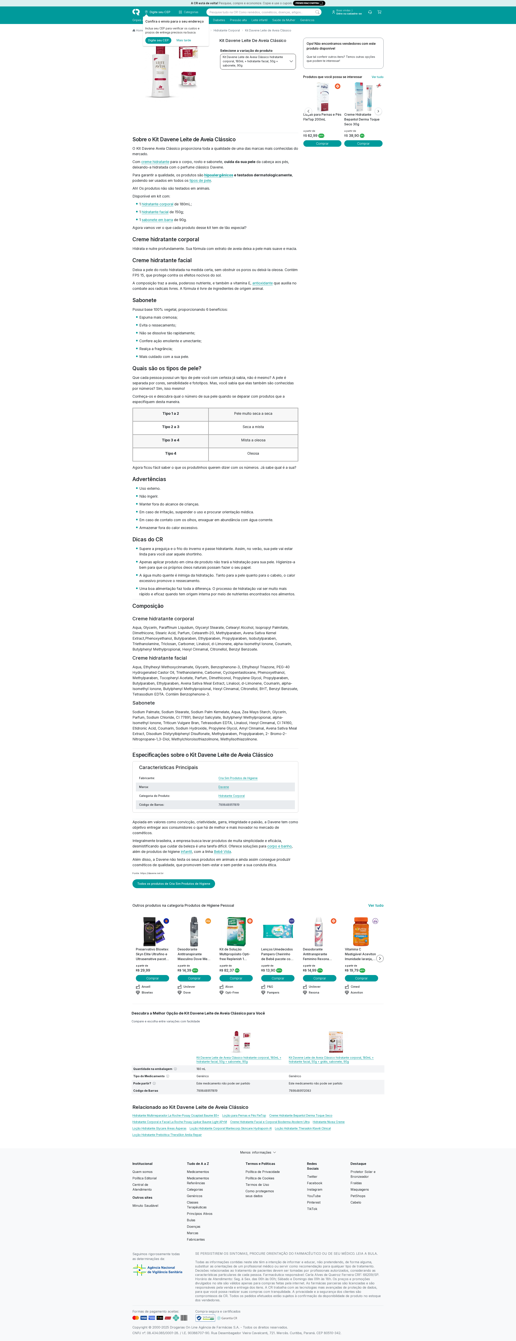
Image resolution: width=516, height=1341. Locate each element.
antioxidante (262, 283)
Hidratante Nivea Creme (329, 1122)
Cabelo (356, 1202)
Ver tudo (378, 77)
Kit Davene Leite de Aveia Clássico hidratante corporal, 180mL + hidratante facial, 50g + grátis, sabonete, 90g (331, 1059)
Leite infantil (259, 20)
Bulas (191, 1220)
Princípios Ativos (199, 1214)
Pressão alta (238, 20)
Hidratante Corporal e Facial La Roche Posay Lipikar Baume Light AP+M (179, 1122)
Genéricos (307, 20)
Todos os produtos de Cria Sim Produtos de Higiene (173, 883)
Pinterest (313, 1202)
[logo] (136, 12)
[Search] (317, 12)
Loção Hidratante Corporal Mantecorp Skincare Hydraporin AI (231, 1128)
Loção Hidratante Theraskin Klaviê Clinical (303, 1128)
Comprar (322, 143)
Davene (223, 787)
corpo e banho (279, 846)
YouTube (314, 1196)
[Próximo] (378, 111)
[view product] (322, 97)
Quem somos (142, 1172)
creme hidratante (155, 162)
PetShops (358, 1196)
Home (140, 30)
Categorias (195, 1189)
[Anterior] (308, 111)
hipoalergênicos (218, 175)
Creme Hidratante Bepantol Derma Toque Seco (300, 1115)
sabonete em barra (157, 220)
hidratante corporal (157, 204)
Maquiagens (360, 1189)
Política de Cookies (260, 1178)
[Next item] (380, 958)
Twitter (312, 1177)
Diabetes (219, 20)
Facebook (314, 1183)
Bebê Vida (222, 851)
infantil (186, 851)
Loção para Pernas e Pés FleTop (244, 1115)
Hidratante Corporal (227, 30)
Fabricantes (196, 1239)
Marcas (192, 1233)
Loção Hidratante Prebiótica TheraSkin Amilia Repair (167, 1134)
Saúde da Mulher (283, 20)
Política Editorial (144, 1178)
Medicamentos (198, 1172)
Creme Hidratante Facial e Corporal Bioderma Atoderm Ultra (270, 1122)
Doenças (193, 1227)
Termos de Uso (257, 1185)
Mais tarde (183, 40)
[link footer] (205, 1318)
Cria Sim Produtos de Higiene (238, 778)
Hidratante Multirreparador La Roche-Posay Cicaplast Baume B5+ (175, 1115)
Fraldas (356, 1183)
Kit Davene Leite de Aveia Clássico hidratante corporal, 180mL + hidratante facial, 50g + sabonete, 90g (253, 61)
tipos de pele (200, 180)
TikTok (312, 1209)
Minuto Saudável (145, 1206)
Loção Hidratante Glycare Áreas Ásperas (159, 1128)
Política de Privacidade (263, 1172)
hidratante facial (155, 212)
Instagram (314, 1189)
